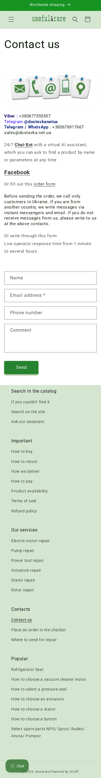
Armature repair (26, 570)
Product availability (29, 491)
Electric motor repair (30, 541)
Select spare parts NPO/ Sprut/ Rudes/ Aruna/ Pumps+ (48, 732)
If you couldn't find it (30, 402)
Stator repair (23, 580)
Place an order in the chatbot (38, 630)
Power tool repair (27, 560)
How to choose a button (34, 719)
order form (44, 184)
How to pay (22, 481)
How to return (24, 461)
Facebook (17, 172)
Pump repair (23, 550)
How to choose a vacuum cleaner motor (48, 679)
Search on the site (28, 412)
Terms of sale (23, 501)
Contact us (21, 620)
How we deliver (25, 471)
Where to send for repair (34, 639)
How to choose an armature (37, 699)
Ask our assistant (27, 421)
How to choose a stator (33, 709)
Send (21, 367)
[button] (11, 19)
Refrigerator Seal (27, 669)
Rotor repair (22, 590)
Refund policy (24, 511)
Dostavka (42, 772)
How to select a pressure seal (38, 689)
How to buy (22, 451)
